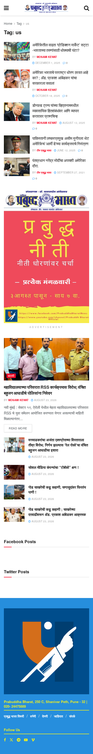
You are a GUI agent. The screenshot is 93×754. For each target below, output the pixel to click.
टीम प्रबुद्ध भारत (44, 150)
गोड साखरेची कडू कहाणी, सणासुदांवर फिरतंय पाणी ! (57, 489)
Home (8, 23)
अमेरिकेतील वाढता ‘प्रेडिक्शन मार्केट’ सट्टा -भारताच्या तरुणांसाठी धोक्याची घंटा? (60, 47)
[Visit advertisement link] (46, 256)
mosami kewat (47, 57)
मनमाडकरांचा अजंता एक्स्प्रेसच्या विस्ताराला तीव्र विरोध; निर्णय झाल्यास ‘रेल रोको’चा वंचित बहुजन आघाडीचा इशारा (58, 444)
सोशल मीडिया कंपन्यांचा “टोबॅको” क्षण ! (53, 467)
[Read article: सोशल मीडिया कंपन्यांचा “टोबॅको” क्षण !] (14, 472)
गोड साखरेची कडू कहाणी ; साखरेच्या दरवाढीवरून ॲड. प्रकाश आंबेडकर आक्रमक (57, 512)
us (27, 23)
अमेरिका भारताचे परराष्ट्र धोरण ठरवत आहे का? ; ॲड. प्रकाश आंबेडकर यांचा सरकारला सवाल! (60, 78)
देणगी (45, 716)
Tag (19, 23)
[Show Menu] (6, 7)
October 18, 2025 (47, 96)
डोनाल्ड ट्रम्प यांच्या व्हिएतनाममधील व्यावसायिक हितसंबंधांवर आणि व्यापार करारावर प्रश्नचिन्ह (55, 110)
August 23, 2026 (45, 400)
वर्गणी (33, 716)
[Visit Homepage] (46, 8)
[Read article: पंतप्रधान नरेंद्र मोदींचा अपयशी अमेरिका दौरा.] (17, 167)
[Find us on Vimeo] (33, 740)
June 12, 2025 (65, 150)
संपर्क (72, 716)
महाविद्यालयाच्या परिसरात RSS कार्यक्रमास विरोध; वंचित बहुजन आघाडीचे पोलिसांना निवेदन (45, 390)
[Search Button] (86, 7)
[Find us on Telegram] (18, 740)
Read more (20, 427)
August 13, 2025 (73, 123)
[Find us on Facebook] (5, 740)
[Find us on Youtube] (26, 740)
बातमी (11, 376)
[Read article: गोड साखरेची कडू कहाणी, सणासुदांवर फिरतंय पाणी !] (14, 492)
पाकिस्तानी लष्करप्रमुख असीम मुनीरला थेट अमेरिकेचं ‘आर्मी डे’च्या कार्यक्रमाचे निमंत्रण (60, 140)
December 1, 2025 (47, 63)
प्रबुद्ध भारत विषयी (14, 716)
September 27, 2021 (70, 172)
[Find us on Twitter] (11, 740)
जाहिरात (58, 716)
